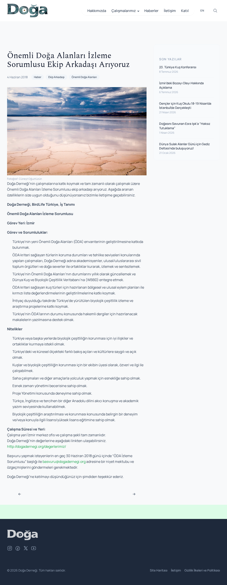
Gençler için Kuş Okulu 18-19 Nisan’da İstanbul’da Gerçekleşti (185, 105)
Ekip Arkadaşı (56, 77)
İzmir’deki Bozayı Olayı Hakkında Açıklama (181, 85)
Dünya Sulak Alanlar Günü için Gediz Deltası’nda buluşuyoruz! (184, 146)
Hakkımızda (96, 10)
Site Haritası (158, 570)
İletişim (170, 10)
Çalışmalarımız (124, 10)
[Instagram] (9, 549)
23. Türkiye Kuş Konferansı (177, 67)
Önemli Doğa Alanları (84, 77)
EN (202, 10)
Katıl (185, 10)
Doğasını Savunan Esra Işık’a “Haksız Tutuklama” (184, 125)
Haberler (151, 10)
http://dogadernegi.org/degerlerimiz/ (36, 446)
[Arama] (215, 10)
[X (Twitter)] (25, 549)
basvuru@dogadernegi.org (64, 461)
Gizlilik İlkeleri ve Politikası (202, 570)
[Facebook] (17, 549)
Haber (37, 77)
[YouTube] (33, 549)
